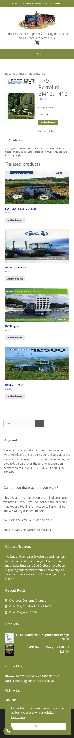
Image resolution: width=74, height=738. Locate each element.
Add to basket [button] (15, 220)
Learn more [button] (18, 717)
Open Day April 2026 (23, 612)
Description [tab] (15, 140)
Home (8, 73)
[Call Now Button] (8, 730)
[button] (30, 83)
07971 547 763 (19, 3)
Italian (16, 73)
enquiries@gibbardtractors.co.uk (45, 3)
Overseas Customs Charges (27, 600)
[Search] (39, 423)
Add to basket (48, 122)
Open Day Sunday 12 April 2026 (30, 606)
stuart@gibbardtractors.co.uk (34, 681)
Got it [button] (38, 726)
